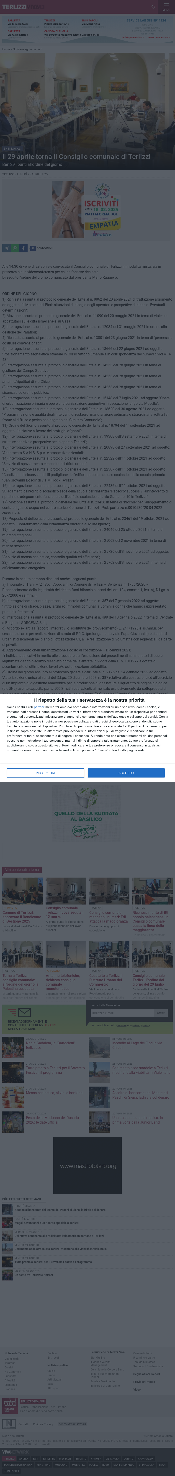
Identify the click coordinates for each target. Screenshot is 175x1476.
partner (39, 707)
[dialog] (87, 738)
